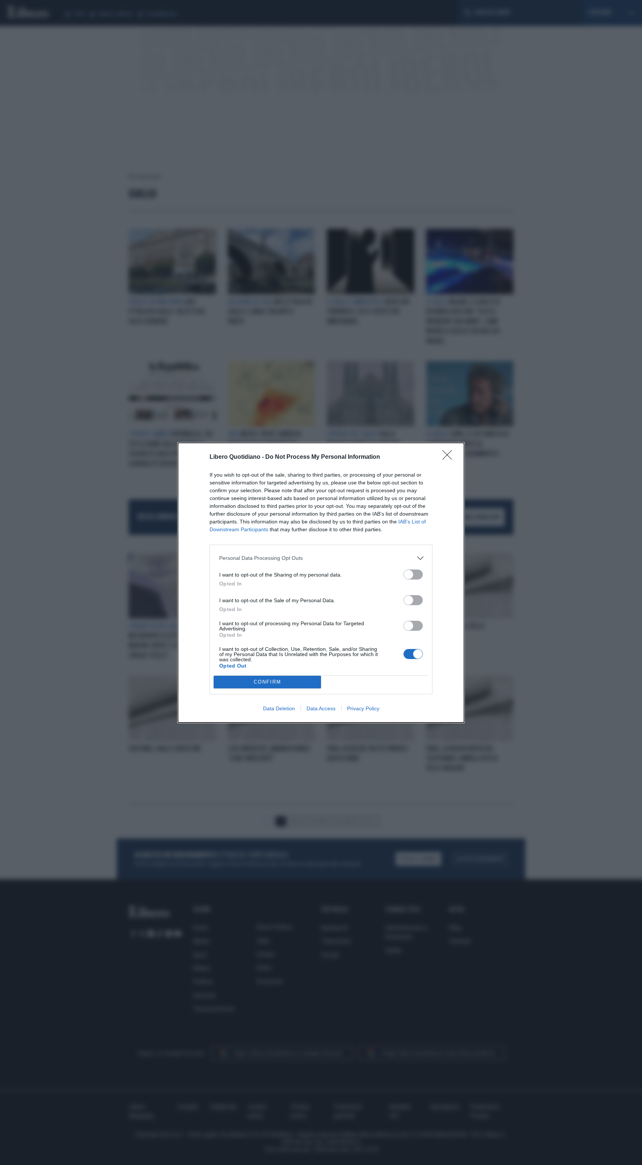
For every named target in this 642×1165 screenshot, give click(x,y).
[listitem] (321, 558)
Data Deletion (279, 708)
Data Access (321, 708)
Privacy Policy (363, 708)
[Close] (449, 457)
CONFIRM (267, 682)
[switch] (413, 574)
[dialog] (321, 583)
